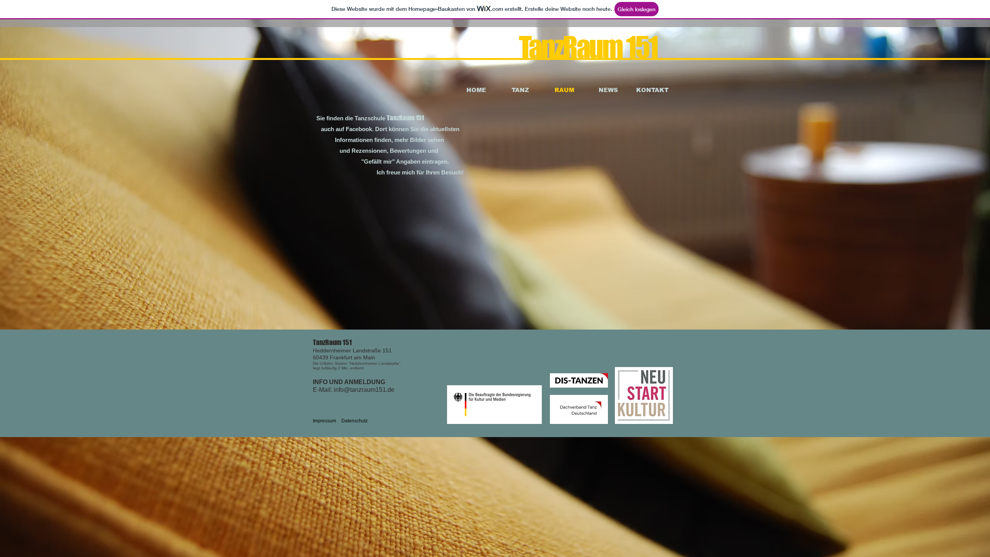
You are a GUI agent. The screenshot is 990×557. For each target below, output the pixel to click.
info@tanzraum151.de (364, 389)
